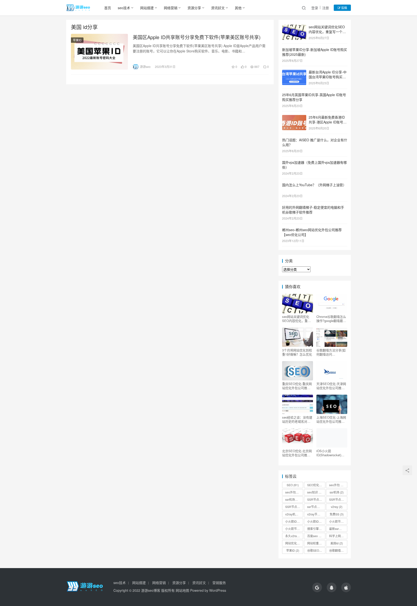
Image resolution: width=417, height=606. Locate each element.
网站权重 (315, 543)
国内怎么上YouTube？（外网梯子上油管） (314, 184)
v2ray (336, 507)
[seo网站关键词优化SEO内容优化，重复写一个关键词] (294, 27)
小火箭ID (293, 521)
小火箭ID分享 (316, 521)
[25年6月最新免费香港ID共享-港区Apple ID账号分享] (294, 117)
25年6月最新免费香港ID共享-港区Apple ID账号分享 (328, 122)
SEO (293, 485)
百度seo (314, 536)
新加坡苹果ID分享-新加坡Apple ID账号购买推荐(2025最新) (314, 52)
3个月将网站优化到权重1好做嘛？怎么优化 (297, 352)
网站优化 (293, 543)
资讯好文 (218, 7)
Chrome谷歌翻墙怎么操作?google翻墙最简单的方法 (331, 318)
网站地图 (182, 590)
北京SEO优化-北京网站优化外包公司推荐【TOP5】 (297, 453)
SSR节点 (315, 499)
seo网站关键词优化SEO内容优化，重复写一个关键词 (327, 31)
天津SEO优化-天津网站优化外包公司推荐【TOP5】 (331, 386)
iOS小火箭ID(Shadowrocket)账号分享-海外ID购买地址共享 (331, 453)
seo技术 (124, 7)
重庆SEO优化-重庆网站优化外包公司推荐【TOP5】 (297, 386)
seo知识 (314, 492)
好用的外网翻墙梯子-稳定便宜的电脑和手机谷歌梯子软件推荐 (313, 209)
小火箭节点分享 (294, 529)
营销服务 (219, 582)
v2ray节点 (316, 514)
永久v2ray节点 (294, 536)
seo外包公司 (294, 492)
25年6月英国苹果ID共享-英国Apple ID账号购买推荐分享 (314, 97)
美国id (336, 543)
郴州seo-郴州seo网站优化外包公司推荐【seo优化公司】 (312, 232)
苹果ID (77, 40)
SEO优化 (316, 485)
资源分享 (194, 7)
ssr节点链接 (316, 507)
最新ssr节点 (338, 529)
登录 (314, 7)
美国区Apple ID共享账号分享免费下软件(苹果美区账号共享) (197, 37)
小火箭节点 (338, 521)
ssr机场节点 (294, 499)
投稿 (344, 8)
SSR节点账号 (294, 507)
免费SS (337, 514)
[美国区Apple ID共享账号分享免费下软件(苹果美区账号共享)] (99, 52)
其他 (238, 7)
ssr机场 (337, 492)
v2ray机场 (294, 514)
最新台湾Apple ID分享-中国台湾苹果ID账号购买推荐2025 (328, 77)
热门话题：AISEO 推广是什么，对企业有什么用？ (314, 142)
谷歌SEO (315, 550)
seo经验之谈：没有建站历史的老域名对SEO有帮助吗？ (297, 419)
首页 (107, 7)
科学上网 (337, 536)
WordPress (217, 590)
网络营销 (170, 7)
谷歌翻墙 (337, 550)
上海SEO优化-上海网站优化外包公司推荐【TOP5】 (331, 419)
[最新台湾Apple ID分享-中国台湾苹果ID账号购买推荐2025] (294, 72)
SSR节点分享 (338, 499)
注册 (325, 7)
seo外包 (337, 485)
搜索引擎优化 (316, 529)
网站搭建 (147, 7)
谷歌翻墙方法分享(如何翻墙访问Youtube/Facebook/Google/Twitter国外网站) (331, 352)
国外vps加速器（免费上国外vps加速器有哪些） (314, 165)
